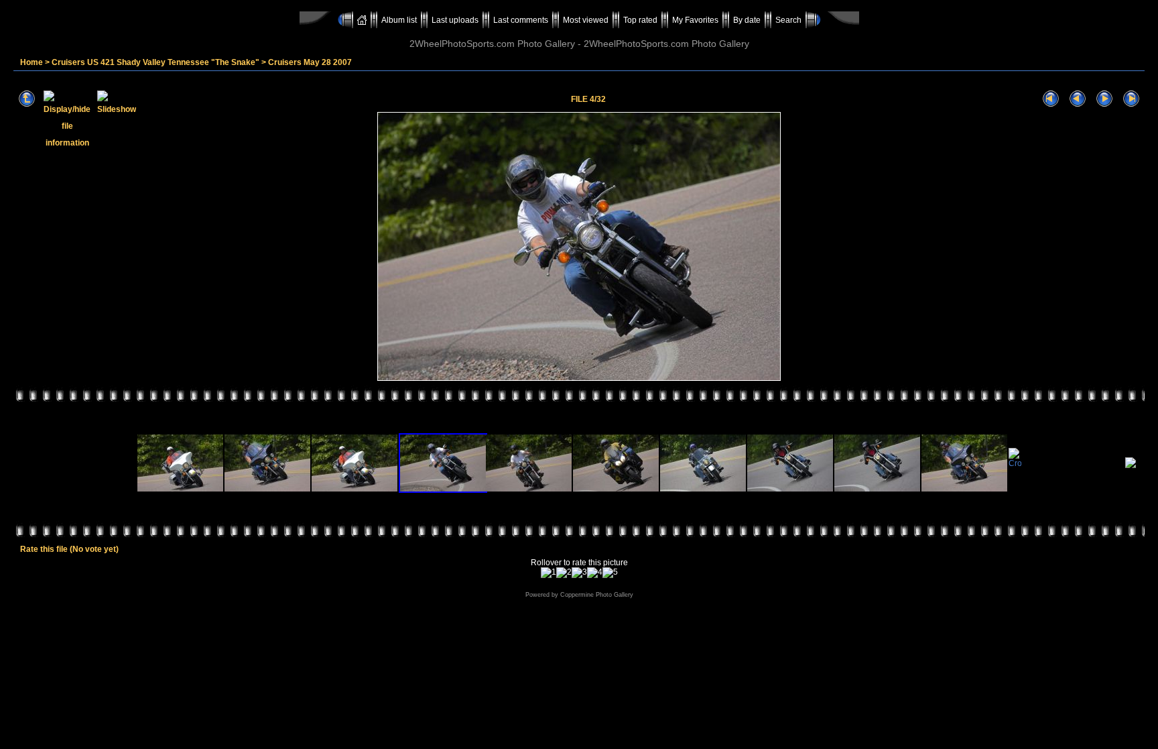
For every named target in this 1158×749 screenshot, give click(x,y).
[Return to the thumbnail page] (26, 99)
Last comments (520, 20)
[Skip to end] (1131, 99)
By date (747, 20)
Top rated (640, 20)
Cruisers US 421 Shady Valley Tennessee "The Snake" (155, 62)
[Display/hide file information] (67, 99)
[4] (594, 572)
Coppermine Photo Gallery (596, 594)
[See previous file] (1077, 99)
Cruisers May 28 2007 (310, 62)
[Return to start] (1050, 99)
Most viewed (585, 20)
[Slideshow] (116, 99)
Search (788, 20)
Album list (399, 20)
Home (31, 62)
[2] (564, 572)
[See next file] (1104, 99)
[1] (548, 572)
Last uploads (455, 20)
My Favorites (695, 20)
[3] (579, 572)
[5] (610, 572)
